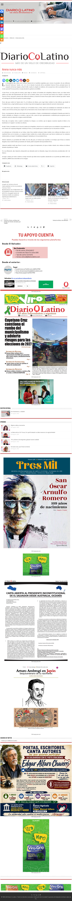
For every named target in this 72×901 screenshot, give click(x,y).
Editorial (12, 38)
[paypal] (43, 227)
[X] (10, 79)
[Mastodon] (2, 29)
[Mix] (2, 32)
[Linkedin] (14, 79)
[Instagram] (20, 79)
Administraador (7, 72)
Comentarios (34, 72)
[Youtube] (37, 227)
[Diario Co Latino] (36, 12)
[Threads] (24, 79)
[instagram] (40, 227)
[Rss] (28, 227)
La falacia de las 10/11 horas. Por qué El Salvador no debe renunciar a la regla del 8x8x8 (33, 432)
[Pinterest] (2, 25)
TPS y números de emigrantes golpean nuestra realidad (25, 439)
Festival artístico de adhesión (60, 220)
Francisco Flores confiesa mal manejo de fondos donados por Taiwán (12, 221)
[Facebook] (3, 79)
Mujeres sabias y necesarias (18, 425)
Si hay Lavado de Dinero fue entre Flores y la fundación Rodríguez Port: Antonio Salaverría (58, 198)
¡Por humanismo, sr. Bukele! (18, 411)
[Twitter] (17, 79)
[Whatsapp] (7, 79)
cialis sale (23, 85)
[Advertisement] (36, 29)
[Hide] (0, 43)
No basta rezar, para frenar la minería (20, 446)
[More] (27, 79)
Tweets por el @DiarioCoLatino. (9, 740)
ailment (28, 85)
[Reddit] (2, 18)
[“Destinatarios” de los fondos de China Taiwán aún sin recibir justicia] (35, 190)
